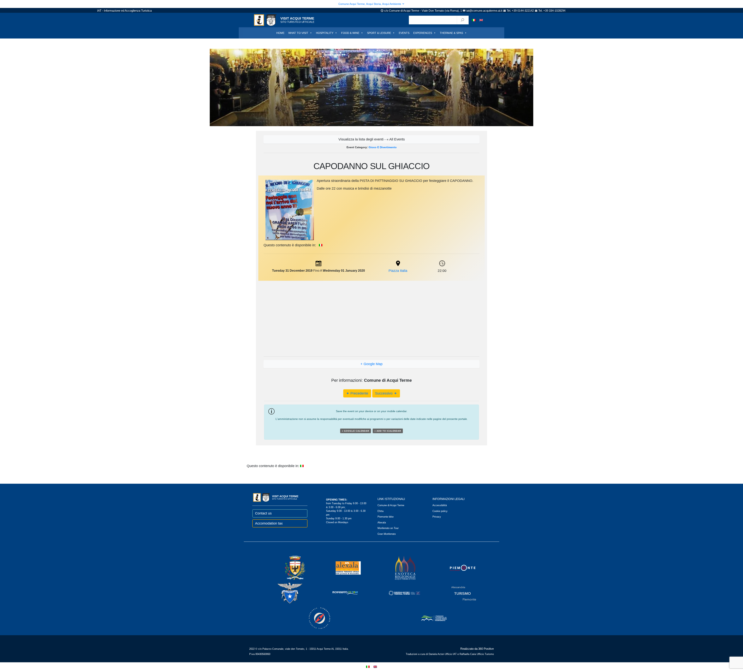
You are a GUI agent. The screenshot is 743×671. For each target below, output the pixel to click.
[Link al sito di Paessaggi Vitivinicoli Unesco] (428, 617)
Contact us (263, 513)
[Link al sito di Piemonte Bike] (314, 617)
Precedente (358, 393)
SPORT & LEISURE (379, 32)
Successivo (384, 393)
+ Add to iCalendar (387, 431)
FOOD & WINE (350, 32)
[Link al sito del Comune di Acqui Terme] (289, 567)
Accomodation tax (269, 523)
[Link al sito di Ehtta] (399, 592)
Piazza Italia (398, 271)
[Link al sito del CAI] (284, 592)
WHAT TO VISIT (298, 32)
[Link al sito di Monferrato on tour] (340, 592)
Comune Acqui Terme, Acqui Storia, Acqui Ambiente (370, 3)
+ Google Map (371, 364)
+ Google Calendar (355, 431)
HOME (280, 32)
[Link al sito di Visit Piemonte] (457, 567)
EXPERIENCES (422, 32)
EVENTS (404, 32)
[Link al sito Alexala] (342, 567)
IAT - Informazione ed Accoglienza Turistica (124, 10)
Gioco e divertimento (383, 147)
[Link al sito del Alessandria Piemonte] (458, 592)
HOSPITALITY (324, 32)
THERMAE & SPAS (451, 32)
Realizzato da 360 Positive (477, 648)
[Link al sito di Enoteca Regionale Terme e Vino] (400, 567)
